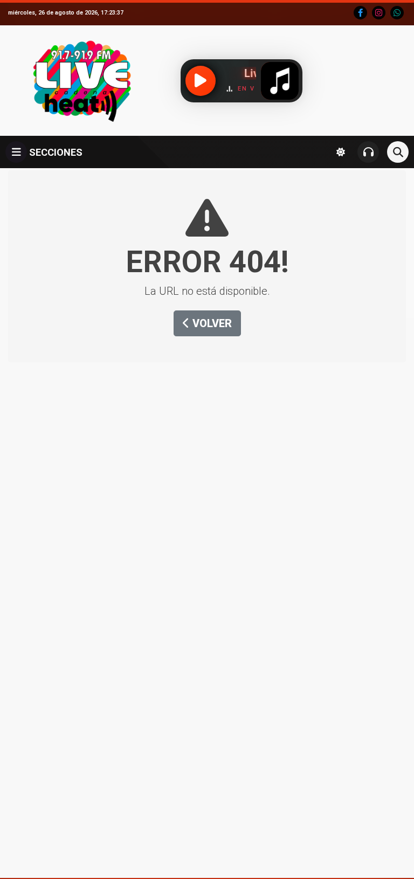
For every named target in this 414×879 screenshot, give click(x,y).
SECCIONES (54, 152)
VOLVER (211, 323)
